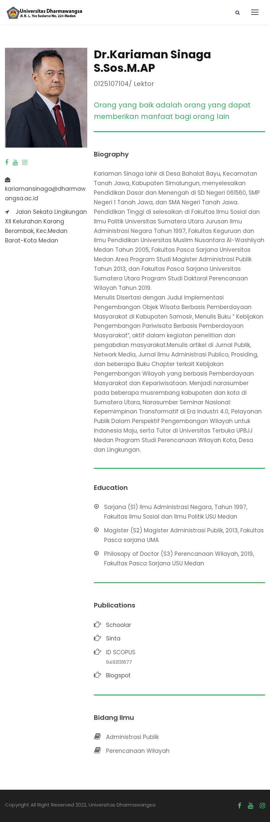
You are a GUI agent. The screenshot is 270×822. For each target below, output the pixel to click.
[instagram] (24, 162)
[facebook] (6, 162)
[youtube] (15, 162)
